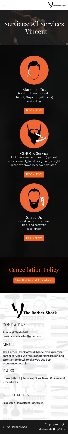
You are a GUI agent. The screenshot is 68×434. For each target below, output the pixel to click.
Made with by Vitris (52, 429)
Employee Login (55, 424)
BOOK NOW (34, 110)
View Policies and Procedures (34, 280)
